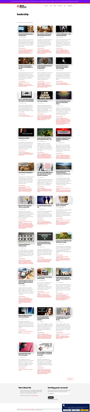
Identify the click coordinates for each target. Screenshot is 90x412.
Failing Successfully (24, 138)
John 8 (50, 51)
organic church (48, 82)
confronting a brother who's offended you (26, 85)
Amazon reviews (44, 154)
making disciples (43, 223)
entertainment (45, 85)
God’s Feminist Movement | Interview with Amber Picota (63, 102)
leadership (24, 49)
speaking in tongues (26, 53)
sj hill (45, 372)
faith (23, 331)
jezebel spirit (42, 86)
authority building (26, 50)
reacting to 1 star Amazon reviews (43, 157)
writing (31, 53)
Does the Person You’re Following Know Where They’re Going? (62, 67)
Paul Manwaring (66, 156)
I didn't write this (44, 115)
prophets (24, 190)
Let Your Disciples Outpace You (44, 206)
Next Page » (70, 378)
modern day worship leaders (46, 189)
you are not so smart (66, 53)
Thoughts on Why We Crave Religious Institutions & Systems (63, 139)
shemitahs (57, 338)
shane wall (24, 300)
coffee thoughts (25, 369)
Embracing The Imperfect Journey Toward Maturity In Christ (63, 279)
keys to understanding (26, 299)
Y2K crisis (61, 338)
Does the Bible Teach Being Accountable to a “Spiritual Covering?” (44, 354)
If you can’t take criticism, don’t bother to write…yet (44, 138)
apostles (43, 116)
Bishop (46, 116)
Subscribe (51, 397)
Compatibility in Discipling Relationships (44, 277)
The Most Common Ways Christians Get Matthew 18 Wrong (26, 67)
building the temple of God (65, 258)
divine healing (21, 52)
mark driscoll (21, 86)
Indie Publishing (48, 156)
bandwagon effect (64, 50)
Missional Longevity (66, 190)
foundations (31, 262)
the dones (61, 157)
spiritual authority (26, 227)
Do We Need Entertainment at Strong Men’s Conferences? (44, 67)
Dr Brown (66, 51)
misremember (58, 224)
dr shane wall (25, 298)
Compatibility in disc (45, 294)
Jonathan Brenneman (44, 117)
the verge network (67, 191)
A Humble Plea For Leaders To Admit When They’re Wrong (63, 318)
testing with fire (30, 263)
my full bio (36, 395)
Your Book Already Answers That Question (26, 34)
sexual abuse (43, 52)
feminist (64, 122)
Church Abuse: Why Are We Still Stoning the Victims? (44, 34)
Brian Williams (63, 221)
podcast (38, 83)
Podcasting (31, 331)
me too (68, 52)
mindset (57, 53)
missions (20, 263)
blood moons (63, 335)
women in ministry (48, 338)
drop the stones (46, 51)
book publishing (25, 51)
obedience (20, 187)
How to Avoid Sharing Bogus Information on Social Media (26, 100)
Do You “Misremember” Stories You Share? (62, 205)
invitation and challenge (46, 295)
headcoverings (46, 337)
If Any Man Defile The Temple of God (24, 245)
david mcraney (61, 51)
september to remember (64, 337)
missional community (29, 154)
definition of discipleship (65, 296)
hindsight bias (64, 52)
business (62, 83)
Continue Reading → (22, 48)
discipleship (66, 83)
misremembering (63, 224)
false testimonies (61, 223)
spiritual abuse (48, 52)
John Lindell (47, 86)
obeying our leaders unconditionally (25, 189)
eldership (49, 116)
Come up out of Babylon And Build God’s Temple (63, 241)
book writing (30, 51)
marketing (28, 49)
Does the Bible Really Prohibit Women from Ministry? (43, 318)
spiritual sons (43, 119)
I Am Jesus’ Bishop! (42, 101)
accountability (25, 223)
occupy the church (25, 225)
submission (24, 228)
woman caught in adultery (41, 53)
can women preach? (63, 120)
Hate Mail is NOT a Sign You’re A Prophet (25, 354)
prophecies (58, 337)
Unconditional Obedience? (26, 172)
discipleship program (64, 297)
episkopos (39, 117)
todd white (61, 53)
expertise (57, 84)
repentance (47, 49)
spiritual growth (49, 223)
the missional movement (60, 191)
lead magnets (26, 52)
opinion (20, 370)
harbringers (68, 336)
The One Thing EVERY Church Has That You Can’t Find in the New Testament (45, 174)
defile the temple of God (24, 262)
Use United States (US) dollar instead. (67, 1)
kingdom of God (67, 188)
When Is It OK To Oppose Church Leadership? (25, 206)
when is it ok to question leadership (25, 191)
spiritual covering (29, 190)
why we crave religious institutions (65, 158)
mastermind (65, 84)
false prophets (29, 188)
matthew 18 (25, 86)
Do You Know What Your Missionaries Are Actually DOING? (44, 243)
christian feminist (62, 121)
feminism (61, 122)
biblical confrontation (27, 84)
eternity (24, 260)
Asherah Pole (44, 84)
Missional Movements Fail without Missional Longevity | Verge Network (63, 172)
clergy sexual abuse (45, 50)
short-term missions (46, 261)
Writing (32, 49)
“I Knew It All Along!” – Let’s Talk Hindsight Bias (63, 34)
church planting (26, 153)
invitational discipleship (41, 296)
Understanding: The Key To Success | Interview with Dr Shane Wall (26, 282)
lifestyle (65, 49)
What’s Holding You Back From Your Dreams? (25, 316)
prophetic (24, 187)
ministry (28, 152)
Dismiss (77, 1)
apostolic (25, 188)
